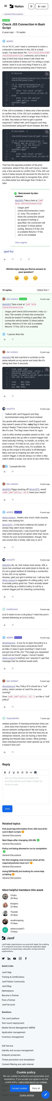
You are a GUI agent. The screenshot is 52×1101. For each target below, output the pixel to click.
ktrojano (14, 903)
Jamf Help (7, 972)
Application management (13, 1032)
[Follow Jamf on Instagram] (20, 958)
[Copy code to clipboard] (47, 74)
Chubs (13, 895)
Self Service (7, 1046)
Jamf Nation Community (13, 981)
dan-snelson (12, 299)
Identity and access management (18, 1050)
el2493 (9, 41)
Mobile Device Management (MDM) (18, 1027)
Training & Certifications (13, 977)
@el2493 (19, 200)
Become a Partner (10, 995)
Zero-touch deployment (13, 1023)
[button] (5, 7)
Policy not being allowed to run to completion (24, 848)
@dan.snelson (8, 517)
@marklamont (8, 643)
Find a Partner (8, 1000)
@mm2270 (34, 489)
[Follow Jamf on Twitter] (3, 958)
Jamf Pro (8, 251)
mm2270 (10, 408)
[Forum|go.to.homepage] (15, 6)
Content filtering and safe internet (18, 1064)
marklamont (12, 609)
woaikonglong (17, 920)
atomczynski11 (17, 928)
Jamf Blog (6, 986)
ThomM (13, 912)
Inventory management (13, 1037)
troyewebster (12, 718)
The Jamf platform (10, 1018)
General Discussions (13, 14)
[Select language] (31, 6)
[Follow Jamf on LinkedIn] (9, 958)
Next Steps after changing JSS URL (19, 840)
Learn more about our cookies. (32, 1082)
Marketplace (8, 990)
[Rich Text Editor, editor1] (26, 789)
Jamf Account (8, 1004)
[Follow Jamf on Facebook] (25, 958)
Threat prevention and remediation (18, 1059)
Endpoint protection (11, 1055)
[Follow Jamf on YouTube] (14, 958)
